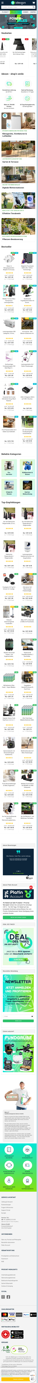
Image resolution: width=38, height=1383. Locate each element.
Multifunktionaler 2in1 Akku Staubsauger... (27, 751)
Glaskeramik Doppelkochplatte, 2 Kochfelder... (27, 654)
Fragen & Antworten (7, 1207)
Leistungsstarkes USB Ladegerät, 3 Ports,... (9, 332)
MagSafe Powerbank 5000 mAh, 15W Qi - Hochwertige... (27, 267)
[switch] (32, 1379)
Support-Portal (5, 1210)
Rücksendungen (6, 1204)
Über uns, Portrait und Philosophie (11, 1239)
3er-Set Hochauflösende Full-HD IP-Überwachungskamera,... (9, 818)
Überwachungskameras (8, 1277)
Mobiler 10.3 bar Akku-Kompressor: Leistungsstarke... (9, 300)
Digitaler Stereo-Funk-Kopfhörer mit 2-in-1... (9, 719)
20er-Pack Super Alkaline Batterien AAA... (27, 719)
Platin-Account (5, 1245)
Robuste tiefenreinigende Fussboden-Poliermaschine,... (9, 622)
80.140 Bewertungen (18, 873)
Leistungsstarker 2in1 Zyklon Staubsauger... (27, 365)
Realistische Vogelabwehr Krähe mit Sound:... (27, 300)
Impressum (4, 1258)
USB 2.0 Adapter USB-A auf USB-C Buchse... (27, 398)
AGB (2, 1261)
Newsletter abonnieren (8, 1242)
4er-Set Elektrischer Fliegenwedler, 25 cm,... (9, 522)
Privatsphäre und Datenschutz (10, 1256)
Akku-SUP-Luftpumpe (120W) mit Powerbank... (27, 620)
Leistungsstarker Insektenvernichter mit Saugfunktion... (27, 556)
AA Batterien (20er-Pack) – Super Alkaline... (9, 686)
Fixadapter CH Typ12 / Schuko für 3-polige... (9, 588)
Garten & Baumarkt (7, 1283)
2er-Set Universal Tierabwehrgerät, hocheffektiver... (27, 431)
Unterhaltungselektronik (8, 1275)
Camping (33, 12)
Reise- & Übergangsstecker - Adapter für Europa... (9, 267)
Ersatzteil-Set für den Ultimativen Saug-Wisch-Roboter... (9, 398)
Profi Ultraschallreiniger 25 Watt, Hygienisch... (9, 784)
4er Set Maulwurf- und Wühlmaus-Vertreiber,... (27, 817)
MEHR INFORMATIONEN (18, 917)
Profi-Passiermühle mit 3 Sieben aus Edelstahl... (9, 430)
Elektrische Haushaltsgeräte (9, 1280)
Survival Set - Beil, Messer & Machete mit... (27, 332)
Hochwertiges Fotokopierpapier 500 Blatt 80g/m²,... (9, 366)
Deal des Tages (16, 12)
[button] (3, 54)
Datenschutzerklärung (6, 1375)
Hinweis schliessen (18, 1379)
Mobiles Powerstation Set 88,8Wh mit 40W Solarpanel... (27, 785)
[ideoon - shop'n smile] (18, 2)
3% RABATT (5, 12)
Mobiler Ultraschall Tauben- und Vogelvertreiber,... (9, 654)
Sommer (25, 12)
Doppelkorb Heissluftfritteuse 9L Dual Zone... (27, 687)
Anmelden (18, 1021)
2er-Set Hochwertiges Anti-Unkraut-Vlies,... (19, 53)
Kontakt (3, 1213)
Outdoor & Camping (7, 1286)
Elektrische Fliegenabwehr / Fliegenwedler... (9, 556)
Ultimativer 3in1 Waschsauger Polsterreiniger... (27, 589)
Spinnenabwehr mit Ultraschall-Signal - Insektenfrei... (9, 752)
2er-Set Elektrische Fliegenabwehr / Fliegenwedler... (27, 523)
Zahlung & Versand (6, 1202)
